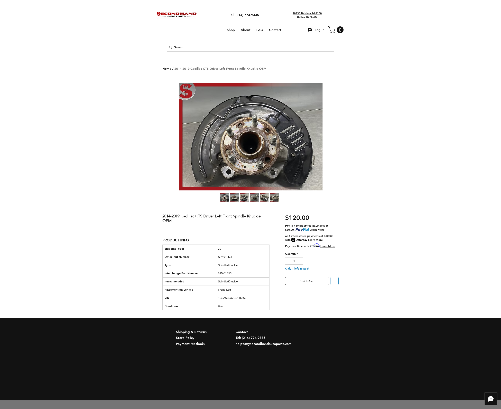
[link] (336, 29)
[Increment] (300, 260)
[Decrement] (288, 260)
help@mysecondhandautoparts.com (264, 344)
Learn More (317, 229)
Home (166, 69)
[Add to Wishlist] (335, 281)
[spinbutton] (294, 260)
